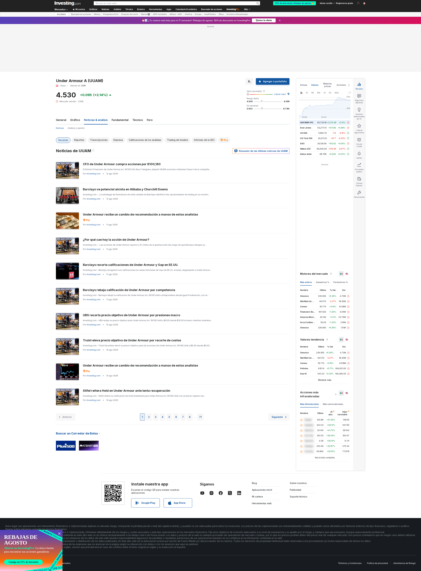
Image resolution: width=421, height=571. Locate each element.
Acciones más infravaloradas (309, 394)
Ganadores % (322, 282)
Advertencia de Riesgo (404, 563)
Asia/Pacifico (210, 14)
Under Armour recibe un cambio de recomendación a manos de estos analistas (140, 214)
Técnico (137, 120)
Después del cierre (129, 14)
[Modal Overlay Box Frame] (31, 550)
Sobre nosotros (298, 483)
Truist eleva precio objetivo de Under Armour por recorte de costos (132, 340)
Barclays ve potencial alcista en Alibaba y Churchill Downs (125, 189)
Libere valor (280, 94)
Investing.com (93, 173)
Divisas (303, 85)
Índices (314, 85)
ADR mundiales (160, 14)
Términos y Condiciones (350, 563)
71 (200, 417)
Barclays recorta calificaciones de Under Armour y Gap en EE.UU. (130, 264)
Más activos (306, 282)
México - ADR (176, 14)
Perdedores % (340, 282)
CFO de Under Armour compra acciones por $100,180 (122, 164)
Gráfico (75, 120)
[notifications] (358, 3)
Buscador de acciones (211, 9)
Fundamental (120, 120)
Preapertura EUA (110, 14)
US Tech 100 (306, 138)
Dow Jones (305, 128)
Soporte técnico (298, 496)
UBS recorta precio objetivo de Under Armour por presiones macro (131, 315)
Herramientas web (262, 503)
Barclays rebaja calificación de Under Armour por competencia (129, 290)
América (188, 14)
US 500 (303, 133)
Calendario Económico (186, 9)
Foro (150, 120)
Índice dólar (306, 154)
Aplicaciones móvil (262, 489)
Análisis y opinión (76, 128)
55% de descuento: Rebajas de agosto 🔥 (294, 3)
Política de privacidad (377, 563)
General (61, 120)
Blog (254, 483)
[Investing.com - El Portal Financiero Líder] (68, 3)
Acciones (61, 14)
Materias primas (327, 85)
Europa (198, 14)
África (221, 14)
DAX (302, 143)
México (97, 14)
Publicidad (295, 489)
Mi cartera (257, 496)
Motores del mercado (314, 273)
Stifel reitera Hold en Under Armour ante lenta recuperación (126, 390)
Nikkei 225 (305, 149)
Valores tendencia (312, 339)
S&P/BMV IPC (306, 122)
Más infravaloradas (309, 404)
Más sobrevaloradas (333, 404)
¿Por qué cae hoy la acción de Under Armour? (116, 239)
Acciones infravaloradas (237, 14)
